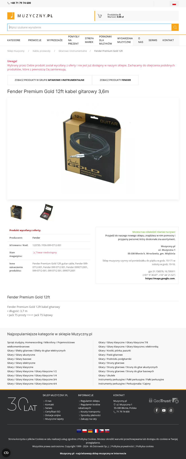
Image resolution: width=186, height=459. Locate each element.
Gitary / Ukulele (106, 375)
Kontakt (168, 40)
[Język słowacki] (107, 430)
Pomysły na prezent (74, 40)
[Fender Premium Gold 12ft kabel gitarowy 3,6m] (93, 148)
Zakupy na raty (89, 418)
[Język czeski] (101, 430)
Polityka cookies (145, 446)
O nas (140, 40)
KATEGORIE (13, 40)
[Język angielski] (79, 430)
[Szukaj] (175, 27)
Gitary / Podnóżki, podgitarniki (114, 359)
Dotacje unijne (53, 415)
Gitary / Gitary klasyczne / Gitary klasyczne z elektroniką (128, 346)
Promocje (34, 40)
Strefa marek (89, 40)
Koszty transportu (90, 411)
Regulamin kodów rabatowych (89, 406)
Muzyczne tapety (54, 418)
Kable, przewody (41, 51)
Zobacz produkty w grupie (49, 80)
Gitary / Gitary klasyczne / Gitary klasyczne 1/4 (32, 375)
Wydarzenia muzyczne (125, 40)
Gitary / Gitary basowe (19, 359)
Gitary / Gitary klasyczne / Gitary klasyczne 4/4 (32, 383)
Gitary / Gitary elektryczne (21, 363)
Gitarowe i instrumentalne (73, 51)
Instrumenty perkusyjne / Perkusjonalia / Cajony (124, 383)
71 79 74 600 (123, 411)
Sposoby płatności (90, 415)
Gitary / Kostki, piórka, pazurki (114, 350)
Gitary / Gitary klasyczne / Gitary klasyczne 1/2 (32, 371)
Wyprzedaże (55, 40)
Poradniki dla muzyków (105, 40)
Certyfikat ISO (52, 411)
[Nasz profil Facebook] (156, 410)
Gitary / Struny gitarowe (111, 363)
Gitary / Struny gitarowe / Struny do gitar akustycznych (128, 367)
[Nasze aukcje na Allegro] (171, 410)
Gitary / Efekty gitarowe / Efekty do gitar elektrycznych (36, 350)
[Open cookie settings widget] (6, 452)
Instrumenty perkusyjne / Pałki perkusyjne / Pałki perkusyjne (131, 379)
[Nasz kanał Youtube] (164, 410)
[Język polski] (84, 430)
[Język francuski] (96, 430)
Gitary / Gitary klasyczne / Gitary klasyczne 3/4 (32, 379)
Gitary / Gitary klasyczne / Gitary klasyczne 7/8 (123, 342)
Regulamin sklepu (90, 400)
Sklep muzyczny (16, 51)
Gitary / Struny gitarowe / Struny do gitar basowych (126, 371)
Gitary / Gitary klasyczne (20, 367)
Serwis (153, 40)
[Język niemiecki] (90, 430)
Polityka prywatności (122, 446)
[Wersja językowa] (174, 3)
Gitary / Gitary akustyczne (21, 354)
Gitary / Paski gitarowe (110, 354)
